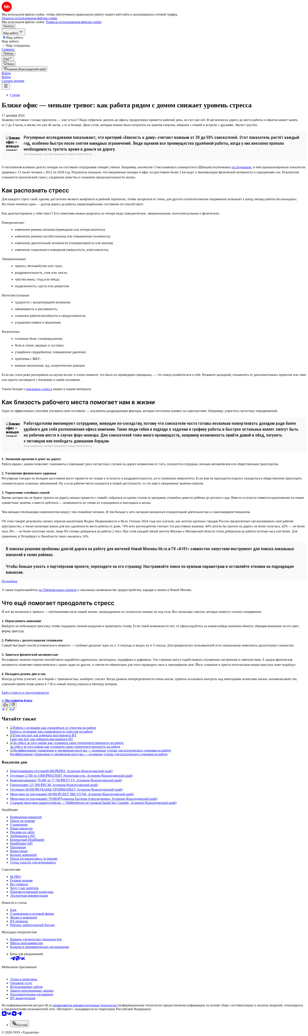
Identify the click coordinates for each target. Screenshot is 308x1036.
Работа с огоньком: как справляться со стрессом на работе (51, 731)
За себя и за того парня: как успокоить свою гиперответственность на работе (65, 746)
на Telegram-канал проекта (58, 590)
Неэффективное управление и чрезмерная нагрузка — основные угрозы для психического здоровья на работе (89, 754)
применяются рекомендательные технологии (85, 1005)
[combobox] (19, 1023)
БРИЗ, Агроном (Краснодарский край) (85, 771)
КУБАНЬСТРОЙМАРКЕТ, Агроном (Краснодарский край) (80, 789)
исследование (241, 167)
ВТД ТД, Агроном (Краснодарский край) (92, 780)
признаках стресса (39, 389)
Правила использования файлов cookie (73, 22)
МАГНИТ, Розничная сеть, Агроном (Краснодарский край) (90, 775)
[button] (6, 73)
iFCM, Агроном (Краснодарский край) (70, 785)
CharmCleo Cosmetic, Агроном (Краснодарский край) (138, 802)
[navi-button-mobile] (6, 86)
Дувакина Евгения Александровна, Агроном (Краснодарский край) (108, 798)
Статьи (15, 95)
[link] (9, 63)
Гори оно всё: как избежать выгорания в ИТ (41, 739)
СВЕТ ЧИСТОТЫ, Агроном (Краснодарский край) (97, 794)
